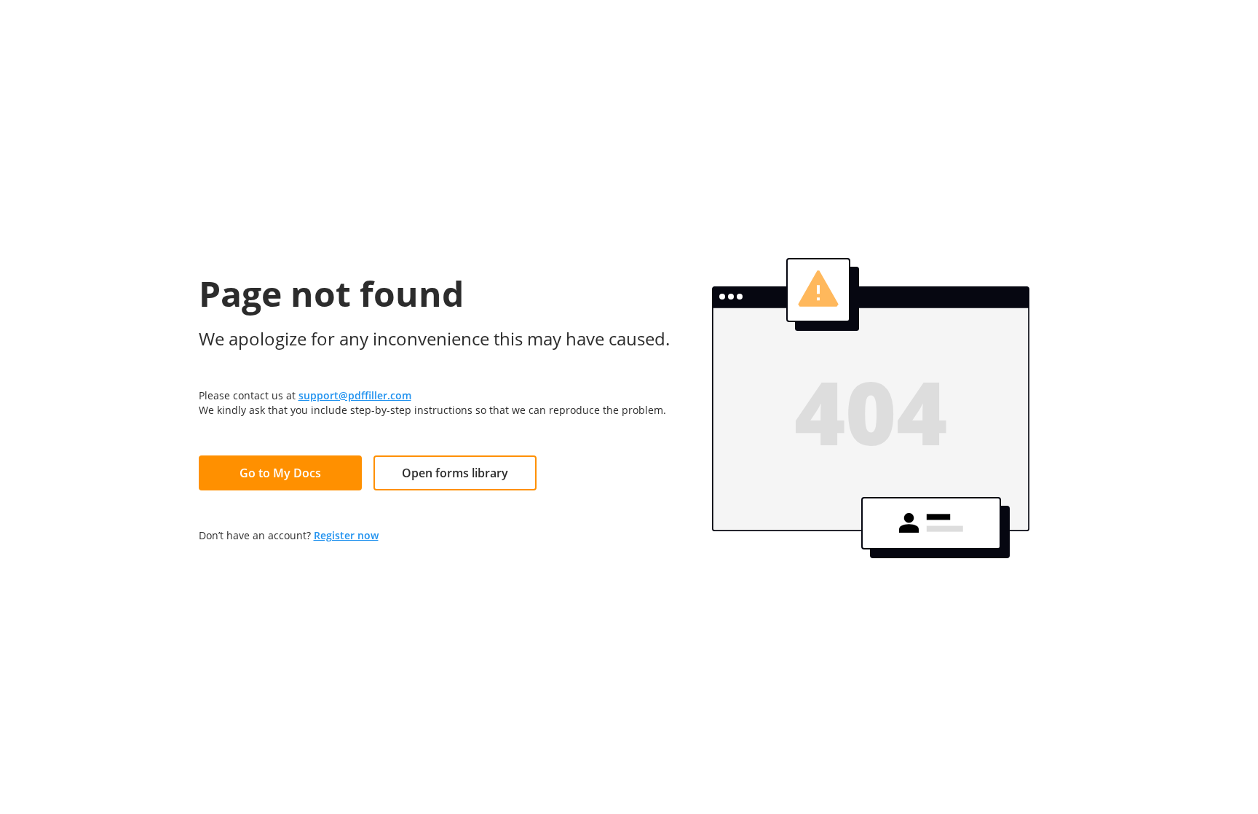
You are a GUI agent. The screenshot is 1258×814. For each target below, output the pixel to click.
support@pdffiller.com (354, 395)
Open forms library (455, 473)
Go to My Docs (280, 473)
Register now (346, 535)
